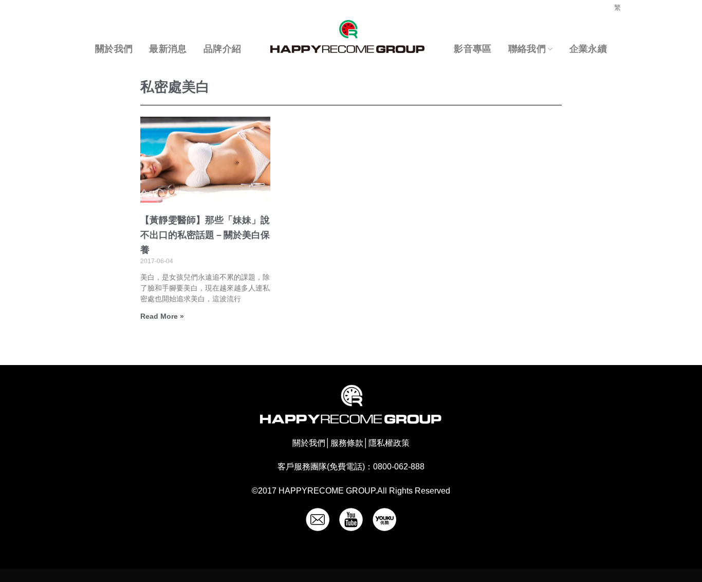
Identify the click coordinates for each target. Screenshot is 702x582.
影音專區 (472, 49)
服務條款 (346, 443)
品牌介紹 (222, 49)
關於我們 (114, 49)
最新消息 (168, 49)
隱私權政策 (389, 443)
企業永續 (588, 49)
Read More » (162, 316)
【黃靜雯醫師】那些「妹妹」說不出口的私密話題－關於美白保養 (205, 235)
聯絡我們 (527, 49)
